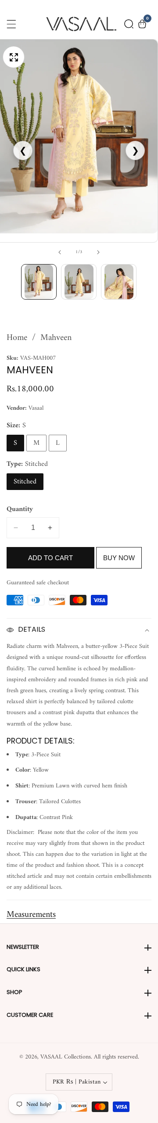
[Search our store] (128, 23)
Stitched (25, 482)
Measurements (31, 915)
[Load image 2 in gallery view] (79, 282)
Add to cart (50, 558)
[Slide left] (59, 252)
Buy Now (119, 558)
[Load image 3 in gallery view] (118, 282)
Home (17, 338)
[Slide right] (98, 252)
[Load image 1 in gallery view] (39, 282)
